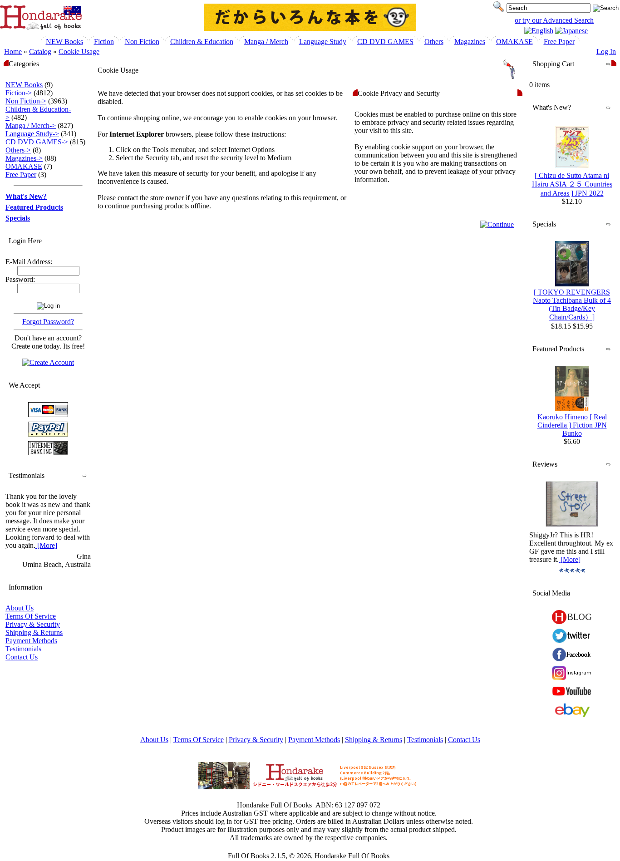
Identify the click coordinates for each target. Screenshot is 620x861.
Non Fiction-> (25, 101)
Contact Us (21, 657)
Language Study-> (32, 134)
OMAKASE (514, 41)
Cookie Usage (79, 51)
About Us (19, 608)
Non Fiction (142, 41)
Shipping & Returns (34, 632)
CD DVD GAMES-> (36, 142)
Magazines (469, 41)
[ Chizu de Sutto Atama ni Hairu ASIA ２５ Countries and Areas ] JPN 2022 (572, 184)
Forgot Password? (48, 321)
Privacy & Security (32, 624)
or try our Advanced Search (554, 20)
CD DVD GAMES (385, 41)
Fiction (104, 41)
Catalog (40, 51)
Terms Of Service (30, 616)
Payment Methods (31, 641)
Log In (606, 51)
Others (433, 41)
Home (13, 51)
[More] (46, 545)
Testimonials (23, 649)
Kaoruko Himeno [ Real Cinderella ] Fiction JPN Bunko (572, 425)
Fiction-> (18, 93)
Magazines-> (24, 158)
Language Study (322, 41)
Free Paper (559, 41)
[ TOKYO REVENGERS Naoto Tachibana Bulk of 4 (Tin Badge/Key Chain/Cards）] (572, 304)
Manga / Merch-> (30, 125)
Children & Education (201, 41)
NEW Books (64, 41)
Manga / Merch (266, 41)
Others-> (18, 150)
